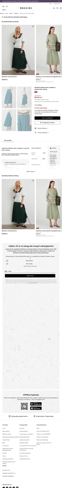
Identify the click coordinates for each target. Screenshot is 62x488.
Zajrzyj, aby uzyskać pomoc (19, 416)
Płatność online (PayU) (42, 440)
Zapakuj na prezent (24, 440)
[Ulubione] (57, 8)
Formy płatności (24, 431)
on (7, 6)
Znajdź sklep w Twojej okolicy (44, 416)
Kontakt (4, 453)
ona (3, 6)
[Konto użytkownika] (54, 8)
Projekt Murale (6, 440)
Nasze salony (5, 431)
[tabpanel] (31, 157)
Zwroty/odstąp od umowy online (28, 445)
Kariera (4, 456)
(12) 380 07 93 (6, 470)
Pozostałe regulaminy (25, 453)
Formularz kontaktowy (8, 476)
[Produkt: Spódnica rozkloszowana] (18, 50)
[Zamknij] (59, 1)
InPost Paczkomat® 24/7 (43, 431)
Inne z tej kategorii (47, 118)
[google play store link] (36, 404)
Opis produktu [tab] (8, 140)
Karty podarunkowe (24, 437)
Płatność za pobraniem (42, 437)
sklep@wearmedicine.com (8, 473)
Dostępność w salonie (48, 122)
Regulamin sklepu (24, 442)
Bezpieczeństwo (24, 456)
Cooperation (5, 445)
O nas (3, 428)
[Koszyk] (60, 8)
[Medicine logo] (26, 8)
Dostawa (22, 428)
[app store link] (36, 408)
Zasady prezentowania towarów (10, 437)
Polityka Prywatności (25, 459)
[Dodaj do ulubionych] (33, 26)
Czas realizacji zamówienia (26, 434)
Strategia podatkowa (7, 459)
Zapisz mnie (30, 275)
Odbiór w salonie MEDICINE (43, 434)
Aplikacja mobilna (6, 434)
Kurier (38, 428)
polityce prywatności (32, 282)
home (4, 10)
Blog (3, 442)
